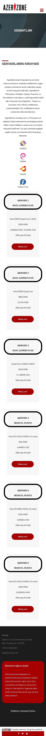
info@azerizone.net (10, 653)
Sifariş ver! (22, 247)
